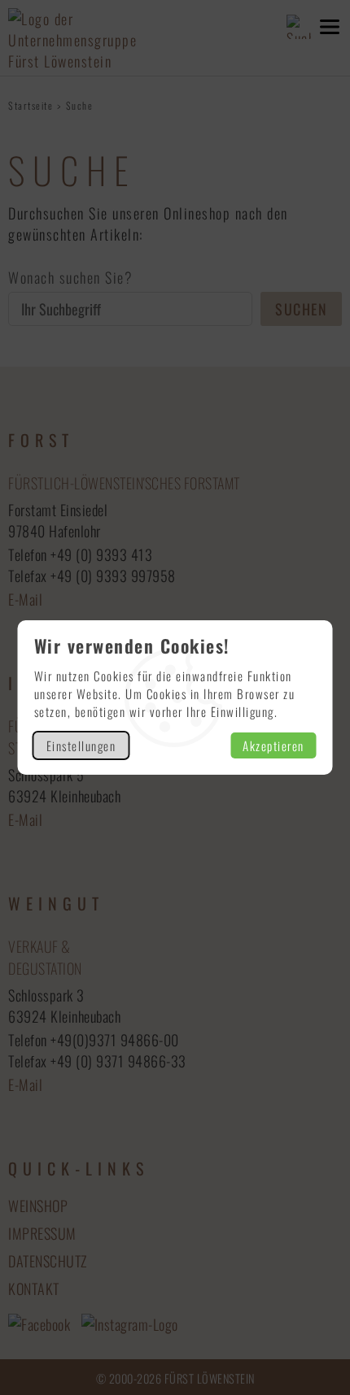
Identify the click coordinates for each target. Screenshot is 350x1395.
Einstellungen (81, 745)
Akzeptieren (273, 745)
